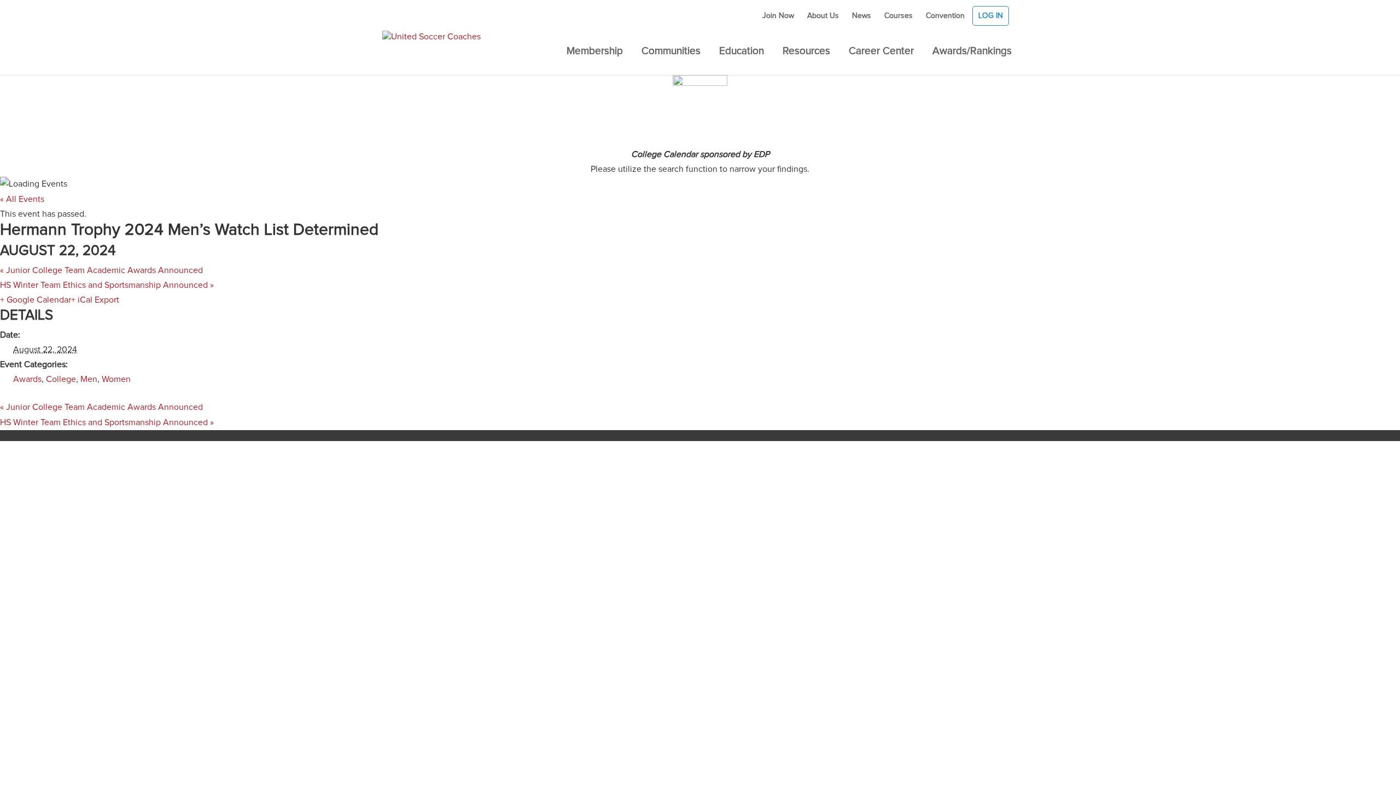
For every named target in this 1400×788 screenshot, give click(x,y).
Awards (27, 379)
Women (116, 379)
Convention (945, 16)
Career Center (881, 52)
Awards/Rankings (972, 52)
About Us (823, 16)
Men (88, 379)
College (61, 379)
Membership (595, 52)
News (861, 16)
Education (741, 52)
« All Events (22, 199)
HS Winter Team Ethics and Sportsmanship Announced (107, 285)
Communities (671, 52)
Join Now (778, 16)
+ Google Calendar (35, 300)
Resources (806, 52)
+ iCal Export (95, 300)
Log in (990, 16)
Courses (898, 16)
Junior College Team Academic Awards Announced (101, 270)
